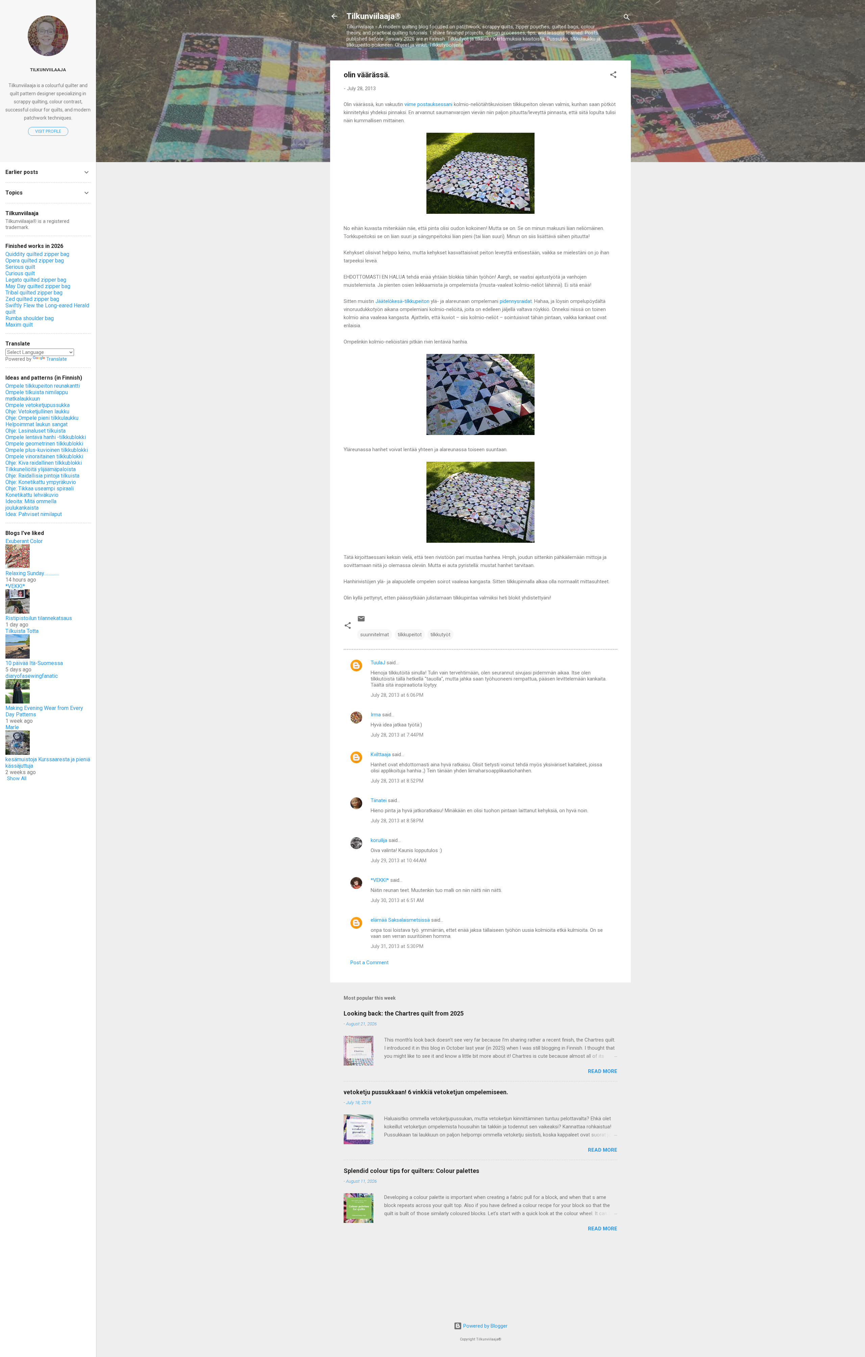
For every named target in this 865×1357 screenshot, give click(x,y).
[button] (613, 76)
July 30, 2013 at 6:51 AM (397, 900)
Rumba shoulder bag (29, 318)
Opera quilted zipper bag (34, 260)
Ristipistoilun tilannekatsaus (38, 618)
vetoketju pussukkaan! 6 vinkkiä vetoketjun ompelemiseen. (426, 1092)
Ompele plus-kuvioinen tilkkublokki (46, 450)
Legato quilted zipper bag (35, 280)
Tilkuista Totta (22, 631)
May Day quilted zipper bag (37, 286)
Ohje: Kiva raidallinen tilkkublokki (43, 463)
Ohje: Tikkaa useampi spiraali (39, 488)
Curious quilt (20, 273)
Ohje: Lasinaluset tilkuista (35, 431)
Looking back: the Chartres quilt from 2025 (404, 1013)
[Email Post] (361, 621)
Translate (56, 359)
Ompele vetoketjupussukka (37, 405)
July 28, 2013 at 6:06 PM (397, 695)
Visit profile (48, 131)
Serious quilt (20, 267)
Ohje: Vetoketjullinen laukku (37, 411)
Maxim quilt (19, 325)
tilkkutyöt (440, 635)
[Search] (627, 18)
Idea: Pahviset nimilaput (33, 514)
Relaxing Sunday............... (32, 573)
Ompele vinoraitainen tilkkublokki (44, 456)
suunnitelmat (374, 635)
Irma (376, 715)
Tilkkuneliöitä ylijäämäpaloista (40, 469)
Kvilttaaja (381, 754)
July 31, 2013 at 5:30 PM (397, 946)
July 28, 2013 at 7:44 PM (397, 735)
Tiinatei (379, 800)
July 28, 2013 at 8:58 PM (397, 821)
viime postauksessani (428, 104)
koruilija (379, 840)
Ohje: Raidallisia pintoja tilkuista (42, 475)
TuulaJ (378, 663)
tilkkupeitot (410, 635)
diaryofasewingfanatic (31, 676)
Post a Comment (369, 962)
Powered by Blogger (485, 1326)
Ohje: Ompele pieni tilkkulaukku (41, 418)
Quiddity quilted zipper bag (37, 254)
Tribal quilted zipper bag (34, 292)
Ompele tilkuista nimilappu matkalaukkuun (36, 395)
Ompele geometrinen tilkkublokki (44, 443)
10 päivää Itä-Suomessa (34, 663)
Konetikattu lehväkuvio (31, 495)
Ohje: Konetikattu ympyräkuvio (40, 482)
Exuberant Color (24, 541)
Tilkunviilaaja (48, 69)
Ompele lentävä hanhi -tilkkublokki (45, 437)
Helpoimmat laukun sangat (36, 424)
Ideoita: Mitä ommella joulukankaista (30, 504)
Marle (12, 727)
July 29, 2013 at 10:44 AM (398, 860)
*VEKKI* (380, 880)
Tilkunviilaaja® (373, 16)
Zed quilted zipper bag (32, 299)
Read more (602, 1071)
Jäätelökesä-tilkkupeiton (402, 301)
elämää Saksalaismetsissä (400, 920)
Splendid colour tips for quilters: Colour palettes (411, 1170)
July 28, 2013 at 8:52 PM (397, 781)
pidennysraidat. (516, 301)
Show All (16, 778)
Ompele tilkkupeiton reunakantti (42, 386)
